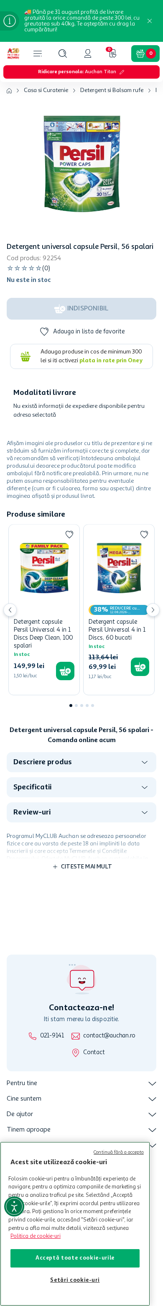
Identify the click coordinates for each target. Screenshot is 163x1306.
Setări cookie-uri (74, 1280)
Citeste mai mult (86, 867)
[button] (63, 53)
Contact (93, 1053)
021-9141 (52, 1036)
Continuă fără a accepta (119, 1152)
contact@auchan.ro (109, 1036)
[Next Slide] (153, 610)
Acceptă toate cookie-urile (75, 1258)
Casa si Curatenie (46, 90)
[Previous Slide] (10, 610)
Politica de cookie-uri (35, 1236)
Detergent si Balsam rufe (111, 90)
